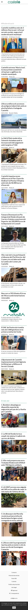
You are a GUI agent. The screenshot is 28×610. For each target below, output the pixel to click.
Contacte (14, 572)
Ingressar (14, 590)
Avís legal (14, 587)
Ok (14, 607)
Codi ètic (14, 581)
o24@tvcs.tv (14, 598)
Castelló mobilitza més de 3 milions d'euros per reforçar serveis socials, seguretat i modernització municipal (12, 31)
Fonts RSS (14, 578)
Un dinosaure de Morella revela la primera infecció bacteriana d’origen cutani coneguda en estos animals (12, 517)
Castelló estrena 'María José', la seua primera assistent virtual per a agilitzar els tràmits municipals (13, 70)
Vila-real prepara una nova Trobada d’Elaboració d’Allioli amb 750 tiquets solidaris (13, 462)
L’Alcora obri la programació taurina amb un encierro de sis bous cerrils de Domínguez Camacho (13, 546)
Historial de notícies (14, 575)
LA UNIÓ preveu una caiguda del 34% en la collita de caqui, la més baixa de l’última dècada (13, 489)
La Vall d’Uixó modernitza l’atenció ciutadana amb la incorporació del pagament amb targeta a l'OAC (12, 141)
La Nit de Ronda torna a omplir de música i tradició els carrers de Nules (13, 436)
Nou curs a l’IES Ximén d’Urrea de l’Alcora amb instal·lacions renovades (13, 295)
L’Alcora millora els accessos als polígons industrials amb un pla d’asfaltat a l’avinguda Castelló (13, 107)
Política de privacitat (14, 584)
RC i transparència (14, 593)
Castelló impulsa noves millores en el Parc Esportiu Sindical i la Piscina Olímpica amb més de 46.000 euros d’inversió (12, 180)
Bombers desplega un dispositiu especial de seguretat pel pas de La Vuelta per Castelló (13, 408)
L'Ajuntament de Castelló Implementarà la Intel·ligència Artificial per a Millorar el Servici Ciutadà (13, 363)
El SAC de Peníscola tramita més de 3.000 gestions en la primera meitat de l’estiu (12, 329)
